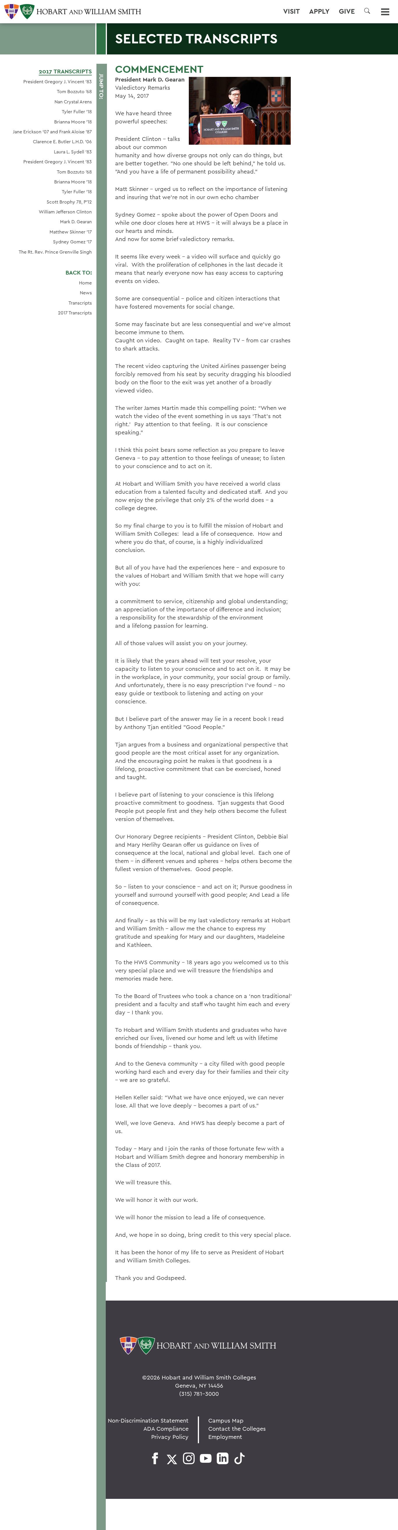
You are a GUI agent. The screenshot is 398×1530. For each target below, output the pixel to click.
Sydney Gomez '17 (72, 241)
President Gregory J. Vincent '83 (57, 81)
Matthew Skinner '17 (71, 231)
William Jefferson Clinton (65, 211)
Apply (319, 11)
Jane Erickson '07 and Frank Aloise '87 (52, 131)
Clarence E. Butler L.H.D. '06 (62, 141)
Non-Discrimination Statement (148, 1420)
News (86, 292)
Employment (225, 1436)
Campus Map (226, 1420)
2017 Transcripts (65, 71)
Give (347, 11)
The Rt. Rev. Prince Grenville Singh (55, 251)
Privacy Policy (170, 1436)
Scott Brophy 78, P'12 (69, 201)
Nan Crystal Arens (73, 101)
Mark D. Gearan (76, 221)
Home (85, 282)
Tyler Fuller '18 (77, 111)
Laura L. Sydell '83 (73, 151)
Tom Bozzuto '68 (74, 91)
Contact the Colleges (237, 1428)
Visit (291, 11)
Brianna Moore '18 (73, 121)
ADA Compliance (166, 1428)
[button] (367, 11)
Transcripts (80, 302)
